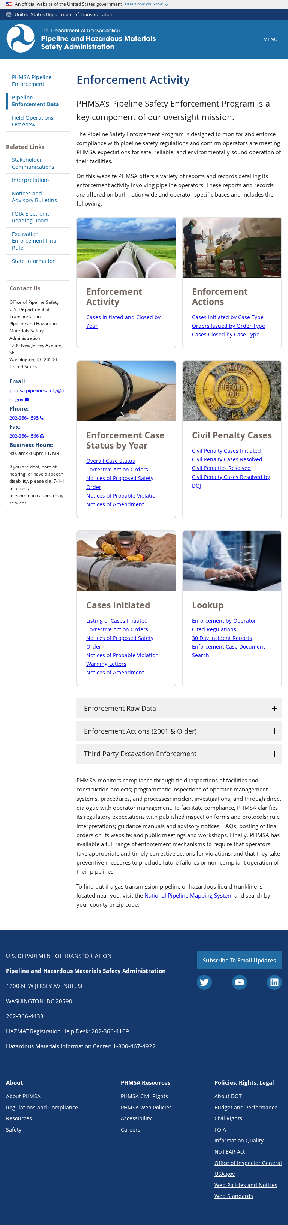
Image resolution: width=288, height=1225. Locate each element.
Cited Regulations (214, 629)
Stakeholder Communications (33, 163)
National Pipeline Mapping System (188, 895)
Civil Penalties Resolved (221, 467)
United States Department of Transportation (64, 14)
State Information (34, 260)
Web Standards (233, 1195)
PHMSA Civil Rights (144, 1096)
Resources (19, 1118)
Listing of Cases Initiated (117, 620)
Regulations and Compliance (42, 1107)
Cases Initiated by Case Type (228, 317)
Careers (130, 1129)
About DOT (228, 1096)
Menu (270, 39)
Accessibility (136, 1118)
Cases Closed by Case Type (226, 334)
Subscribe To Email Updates (239, 960)
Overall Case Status (110, 460)
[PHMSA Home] (81, 39)
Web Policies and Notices (246, 1185)
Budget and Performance (246, 1107)
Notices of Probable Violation (122, 495)
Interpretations (31, 179)
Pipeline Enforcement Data (35, 101)
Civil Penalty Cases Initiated (226, 450)
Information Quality (239, 1140)
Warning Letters (106, 663)
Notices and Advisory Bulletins (34, 197)
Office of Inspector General (248, 1162)
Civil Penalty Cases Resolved (227, 459)
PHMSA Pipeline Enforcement (32, 81)
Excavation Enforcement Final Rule (35, 240)
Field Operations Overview (33, 121)
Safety (13, 1129)
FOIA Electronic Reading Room (31, 217)
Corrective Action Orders (117, 469)
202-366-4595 (24, 417)
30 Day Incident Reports (222, 637)
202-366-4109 (110, 1031)
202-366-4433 (25, 1016)
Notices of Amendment (115, 504)
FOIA (220, 1129)
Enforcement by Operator (224, 620)
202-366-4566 (24, 435)
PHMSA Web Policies (146, 1107)
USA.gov (224, 1173)
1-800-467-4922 (134, 1046)
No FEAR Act (229, 1151)
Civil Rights (228, 1118)
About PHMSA (23, 1096)
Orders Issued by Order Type (228, 325)
